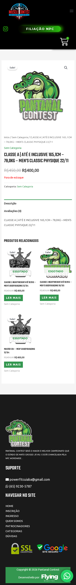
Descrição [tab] (10, 203)
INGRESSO (12, 515)
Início (7, 137)
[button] (72, 11)
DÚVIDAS (11, 536)
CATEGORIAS (14, 531)
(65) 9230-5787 (20, 486)
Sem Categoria (20, 137)
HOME (9, 506)
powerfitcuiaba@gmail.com (29, 479)
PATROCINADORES (18, 526)
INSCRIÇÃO (13, 510)
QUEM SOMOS (14, 520)
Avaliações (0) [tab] (12, 211)
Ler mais (13, 297)
